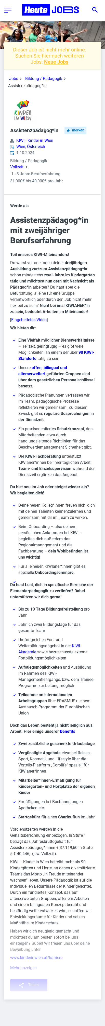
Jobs (13, 78)
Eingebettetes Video (29, 319)
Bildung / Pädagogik (43, 78)
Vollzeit (16, 167)
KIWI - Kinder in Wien (34, 140)
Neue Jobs (56, 62)
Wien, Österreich (30, 146)
